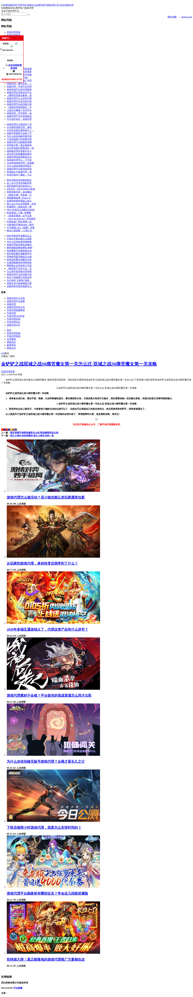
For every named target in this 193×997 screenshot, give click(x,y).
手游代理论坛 (13, 322)
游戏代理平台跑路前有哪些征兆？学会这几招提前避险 (47, 893)
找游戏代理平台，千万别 (19, 160)
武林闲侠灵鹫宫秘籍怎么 (19, 286)
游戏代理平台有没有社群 (19, 101)
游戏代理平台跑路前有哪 (19, 142)
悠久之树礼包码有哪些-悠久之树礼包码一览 (32, 435)
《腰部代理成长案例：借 (19, 95)
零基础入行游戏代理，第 (19, 172)
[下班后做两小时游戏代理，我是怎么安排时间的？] (53, 821)
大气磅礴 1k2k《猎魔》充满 (20, 227)
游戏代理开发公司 (16, 307)
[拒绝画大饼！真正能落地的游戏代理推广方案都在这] (53, 953)
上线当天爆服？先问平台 (19, 110)
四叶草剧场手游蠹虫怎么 (19, 236)
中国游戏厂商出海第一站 (19, 221)
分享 (13, 429)
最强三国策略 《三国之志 (19, 230)
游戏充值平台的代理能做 (19, 89)
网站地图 (172, 17)
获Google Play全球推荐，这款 (21, 204)
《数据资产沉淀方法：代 (19, 268)
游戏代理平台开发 (16, 298)
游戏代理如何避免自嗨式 (19, 244)
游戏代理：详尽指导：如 (19, 113)
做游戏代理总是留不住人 (19, 151)
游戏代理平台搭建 (16, 301)
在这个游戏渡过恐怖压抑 (19, 277)
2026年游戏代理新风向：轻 (20, 148)
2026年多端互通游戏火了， (20, 130)
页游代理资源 (13, 32)
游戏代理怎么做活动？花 (19, 124)
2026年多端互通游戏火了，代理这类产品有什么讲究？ (47, 629)
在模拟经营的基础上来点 (19, 201)
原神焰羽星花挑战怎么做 (19, 256)
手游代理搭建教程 (16, 310)
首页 (9, 330)
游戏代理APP (13, 325)
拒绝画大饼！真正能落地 (19, 145)
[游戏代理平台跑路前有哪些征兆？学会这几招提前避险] (53, 887)
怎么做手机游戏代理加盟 (19, 271)
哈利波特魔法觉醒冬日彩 (19, 259)
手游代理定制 (13, 319)
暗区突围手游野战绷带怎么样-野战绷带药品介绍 (34, 432)
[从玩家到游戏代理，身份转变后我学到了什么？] (53, 557)
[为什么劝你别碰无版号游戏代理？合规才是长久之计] (53, 755)
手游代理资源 (13, 35)
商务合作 (11, 348)
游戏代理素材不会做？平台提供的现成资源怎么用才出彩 (49, 695)
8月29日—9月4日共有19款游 (21, 189)
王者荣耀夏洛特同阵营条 (19, 262)
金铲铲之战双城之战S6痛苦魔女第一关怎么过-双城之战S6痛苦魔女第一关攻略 (79, 363)
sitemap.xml (186, 17)
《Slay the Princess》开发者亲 (21, 218)
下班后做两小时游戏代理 (19, 139)
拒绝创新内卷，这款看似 (19, 192)
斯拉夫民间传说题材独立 (19, 180)
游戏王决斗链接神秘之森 (19, 283)
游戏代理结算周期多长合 (19, 157)
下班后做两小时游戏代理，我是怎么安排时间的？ (44, 827)
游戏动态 (11, 342)
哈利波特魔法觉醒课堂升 (19, 253)
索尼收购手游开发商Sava (19, 186)
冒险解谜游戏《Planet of (19, 198)
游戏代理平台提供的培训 (19, 169)
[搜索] (29, 14)
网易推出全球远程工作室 (19, 265)
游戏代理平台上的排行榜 (19, 98)
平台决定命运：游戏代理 (19, 119)
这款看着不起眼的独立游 (19, 250)
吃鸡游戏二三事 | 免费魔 (19, 213)
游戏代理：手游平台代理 (19, 86)
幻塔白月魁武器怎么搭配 (19, 239)
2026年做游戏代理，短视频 (20, 163)
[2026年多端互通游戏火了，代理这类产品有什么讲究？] (53, 623)
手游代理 (11, 313)
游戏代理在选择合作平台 (19, 92)
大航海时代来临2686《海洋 (20, 224)
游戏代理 (11, 304)
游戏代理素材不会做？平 (19, 133)
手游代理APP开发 (16, 316)
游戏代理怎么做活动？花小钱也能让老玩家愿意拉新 (46, 497)
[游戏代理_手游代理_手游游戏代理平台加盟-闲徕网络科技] (37, 5)
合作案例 (11, 339)
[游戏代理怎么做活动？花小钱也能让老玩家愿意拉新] (53, 491)
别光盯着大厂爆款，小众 (19, 175)
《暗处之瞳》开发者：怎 (19, 195)
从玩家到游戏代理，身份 (19, 127)
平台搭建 (17, 988)
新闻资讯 (11, 345)
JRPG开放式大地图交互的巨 (21, 210)
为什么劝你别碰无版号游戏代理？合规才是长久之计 (46, 761)
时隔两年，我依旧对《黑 (19, 207)
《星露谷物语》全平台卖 (19, 216)
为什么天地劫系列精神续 (19, 242)
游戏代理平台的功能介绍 (19, 104)
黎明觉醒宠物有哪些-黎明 (19, 247)
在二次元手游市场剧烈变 (19, 183)
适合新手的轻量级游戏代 (19, 154)
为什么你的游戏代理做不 (19, 166)
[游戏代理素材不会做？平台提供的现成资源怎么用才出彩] (53, 689)
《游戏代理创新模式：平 (19, 107)
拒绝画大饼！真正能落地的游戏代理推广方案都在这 (46, 959)
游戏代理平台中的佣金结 (19, 116)
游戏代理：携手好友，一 (19, 83)
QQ (3, 353)
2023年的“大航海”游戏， (19, 280)
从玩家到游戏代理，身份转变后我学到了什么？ (42, 563)
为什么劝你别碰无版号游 (19, 136)
